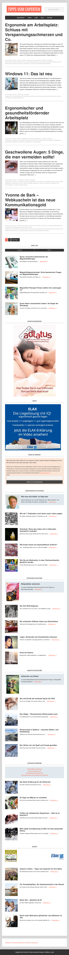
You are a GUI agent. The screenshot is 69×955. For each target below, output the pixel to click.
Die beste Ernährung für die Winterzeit (35, 782)
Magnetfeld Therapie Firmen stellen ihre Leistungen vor (40, 288)
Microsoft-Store (56, 96)
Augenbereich (32, 181)
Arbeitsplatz (21, 62)
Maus (6, 63)
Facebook (19, 250)
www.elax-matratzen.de (34, 771)
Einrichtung (42, 140)
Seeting (32, 230)
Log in (52, 952)
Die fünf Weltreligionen (29, 606)
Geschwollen (16, 183)
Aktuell (14, 60)
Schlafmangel (9, 185)
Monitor (21, 142)
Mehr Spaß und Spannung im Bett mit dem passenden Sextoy (41, 829)
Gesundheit (8, 142)
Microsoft (47, 96)
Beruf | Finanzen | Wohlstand (25, 60)
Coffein (60, 181)
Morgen (53, 183)
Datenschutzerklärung (45, 473)
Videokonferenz (39, 230)
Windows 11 (21, 98)
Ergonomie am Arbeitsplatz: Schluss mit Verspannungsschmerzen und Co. (34, 32)
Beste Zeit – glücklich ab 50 (31, 900)
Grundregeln (59, 229)
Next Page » (15, 240)
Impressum (8, 942)
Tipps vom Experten (24, 9)
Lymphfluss (42, 183)
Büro (37, 140)
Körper (30, 183)
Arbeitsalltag (16, 140)
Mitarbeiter (15, 142)
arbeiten (15, 62)
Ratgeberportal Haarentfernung (34, 773)
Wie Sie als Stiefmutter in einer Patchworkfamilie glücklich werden (39, 561)
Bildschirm (42, 62)
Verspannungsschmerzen (43, 63)
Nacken (10, 63)
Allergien (20, 181)
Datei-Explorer (35, 96)
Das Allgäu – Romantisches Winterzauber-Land (38, 714)
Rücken (19, 63)
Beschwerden (34, 62)
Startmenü (14, 98)
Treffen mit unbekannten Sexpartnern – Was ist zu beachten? (40, 814)
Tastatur (32, 63)
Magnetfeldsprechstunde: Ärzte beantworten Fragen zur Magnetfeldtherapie (40, 273)
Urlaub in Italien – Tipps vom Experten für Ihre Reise (41, 869)
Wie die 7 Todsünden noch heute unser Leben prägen (41, 513)
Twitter (49, 250)
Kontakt (27, 942)
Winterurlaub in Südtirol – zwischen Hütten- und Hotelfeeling (39, 730)
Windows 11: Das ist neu (28, 74)
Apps (22, 96)
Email (7, 475)
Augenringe (47, 181)
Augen (27, 62)
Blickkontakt (39, 229)
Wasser (25, 185)
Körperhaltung (56, 62)
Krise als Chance (26, 652)
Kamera (7, 230)
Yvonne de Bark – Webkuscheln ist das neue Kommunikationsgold (30, 199)
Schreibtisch (26, 63)
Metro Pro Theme (28, 952)
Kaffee (26, 183)
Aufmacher (20, 225)
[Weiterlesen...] (44, 261)
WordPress (47, 952)
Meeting (27, 230)
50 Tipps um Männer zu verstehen (33, 797)
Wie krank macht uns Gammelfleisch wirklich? (38, 544)
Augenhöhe (15, 229)
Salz (57, 183)
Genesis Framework (39, 952)
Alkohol (14, 181)
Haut (22, 183)
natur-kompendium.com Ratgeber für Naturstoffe (34, 775)
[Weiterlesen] (52, 502)
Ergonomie (48, 62)
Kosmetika (36, 183)
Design (42, 96)
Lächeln (21, 230)
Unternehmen (37, 142)
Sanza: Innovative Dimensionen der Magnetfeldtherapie (34, 257)
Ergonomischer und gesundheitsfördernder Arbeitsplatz (27, 112)
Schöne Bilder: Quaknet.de (34, 769)
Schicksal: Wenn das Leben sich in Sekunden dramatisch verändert (38, 530)
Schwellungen (18, 185)
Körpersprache (58, 225)
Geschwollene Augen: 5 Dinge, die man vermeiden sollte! (34, 154)
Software (8, 98)
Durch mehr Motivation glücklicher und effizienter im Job (41, 916)
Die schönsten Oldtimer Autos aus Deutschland (39, 621)
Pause (15, 63)
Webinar (46, 230)
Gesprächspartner (49, 229)
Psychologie (28, 227)
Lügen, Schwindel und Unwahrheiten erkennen (38, 637)
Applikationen (16, 96)
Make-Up (48, 183)
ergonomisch (57, 140)
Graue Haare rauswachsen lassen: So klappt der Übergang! (39, 304)
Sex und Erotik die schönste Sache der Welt (37, 698)
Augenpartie (40, 181)
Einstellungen (34, 942)
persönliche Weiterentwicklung (14, 227)
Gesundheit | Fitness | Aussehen (43, 60)
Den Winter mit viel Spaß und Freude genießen (38, 745)
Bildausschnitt (24, 229)
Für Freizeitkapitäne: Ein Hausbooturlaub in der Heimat (42, 884)
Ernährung (8, 183)
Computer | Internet (23, 94)
